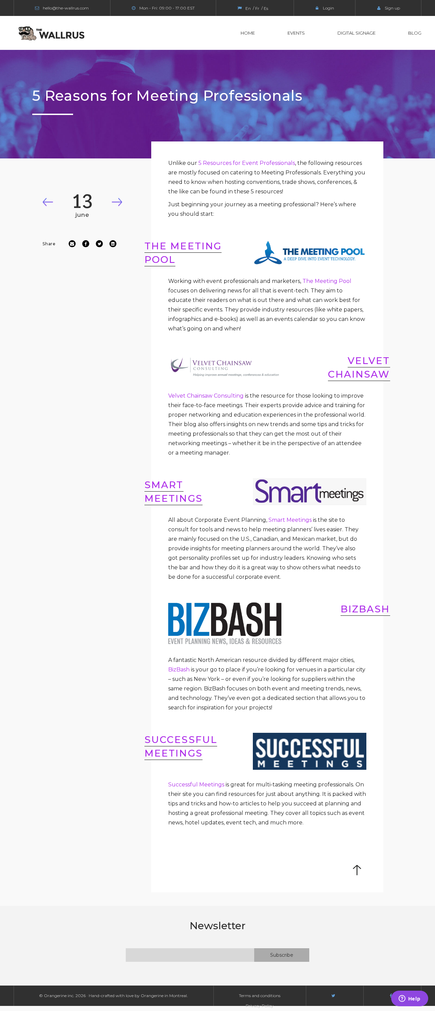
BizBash (179, 669)
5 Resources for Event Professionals (246, 163)
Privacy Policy (260, 1005)
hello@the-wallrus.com (66, 8)
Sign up (392, 8)
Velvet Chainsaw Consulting (206, 396)
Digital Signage (356, 33)
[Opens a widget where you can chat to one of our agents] (409, 999)
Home (248, 33)
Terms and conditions (259, 995)
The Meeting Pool (326, 281)
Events (296, 33)
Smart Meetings (290, 520)
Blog (414, 33)
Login (328, 8)
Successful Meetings (196, 784)
